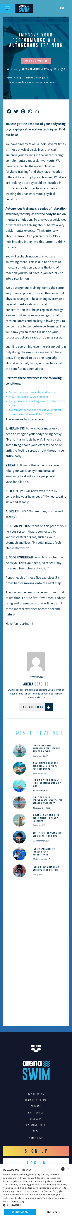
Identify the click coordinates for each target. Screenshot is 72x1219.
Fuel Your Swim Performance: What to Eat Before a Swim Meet (47, 800)
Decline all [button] (53, 1212)
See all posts (33, 706)
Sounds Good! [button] (20, 1212)
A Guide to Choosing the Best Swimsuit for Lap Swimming (46, 817)
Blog (19, 77)
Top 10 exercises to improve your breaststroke (44, 851)
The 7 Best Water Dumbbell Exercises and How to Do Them (46, 748)
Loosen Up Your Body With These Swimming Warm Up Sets (47, 783)
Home (61, 8)
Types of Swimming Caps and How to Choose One (46, 868)
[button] (36, 1205)
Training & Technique (35, 77)
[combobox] (63, 1169)
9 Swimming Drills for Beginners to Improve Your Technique (45, 765)
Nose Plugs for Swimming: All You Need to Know (47, 835)
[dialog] (36, 1191)
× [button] (67, 1168)
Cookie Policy (17, 1201)
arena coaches (31, 69)
